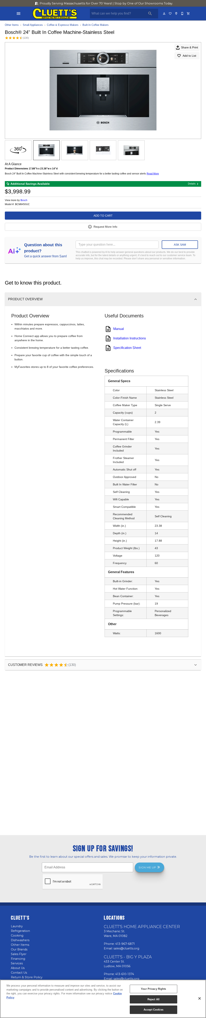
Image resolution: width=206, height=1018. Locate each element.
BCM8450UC (22, 204)
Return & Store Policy (26, 977)
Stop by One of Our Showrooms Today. (106, 3)
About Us (18, 968)
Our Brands (19, 949)
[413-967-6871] (182, 13)
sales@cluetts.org (126, 948)
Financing (18, 959)
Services (17, 963)
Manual (118, 329)
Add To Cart (103, 215)
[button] (18, 13)
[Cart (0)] (188, 13)
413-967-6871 (125, 944)
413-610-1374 (124, 974)
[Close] (199, 998)
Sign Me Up (147, 867)
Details (192, 183)
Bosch (24, 200)
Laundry (17, 926)
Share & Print (189, 47)
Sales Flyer (18, 954)
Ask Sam (180, 244)
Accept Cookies (153, 1009)
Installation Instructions (129, 338)
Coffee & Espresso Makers (62, 24)
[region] (103, 999)
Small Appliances (33, 24)
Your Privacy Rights (153, 988)
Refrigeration (20, 931)
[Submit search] (150, 13)
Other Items (12, 24)
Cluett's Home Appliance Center (142, 926)
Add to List (189, 55)
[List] (170, 13)
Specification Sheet (127, 347)
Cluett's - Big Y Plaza (128, 956)
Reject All (153, 999)
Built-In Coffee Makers (95, 24)
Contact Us (19, 972)
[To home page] (55, 13)
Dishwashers (20, 940)
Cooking (17, 935)
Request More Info (105, 226)
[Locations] (176, 13)
